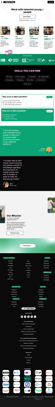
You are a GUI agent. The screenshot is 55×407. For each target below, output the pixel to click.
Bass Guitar (10, 274)
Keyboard (28, 263)
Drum (10, 276)
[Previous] (2, 38)
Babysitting (10, 261)
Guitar (28, 261)
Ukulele (28, 274)
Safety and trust (38, 399)
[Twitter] (28, 316)
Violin (28, 277)
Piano (28, 268)
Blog (28, 355)
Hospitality (10, 263)
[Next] (52, 38)
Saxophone (28, 270)
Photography (10, 265)
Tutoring (10, 272)
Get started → (27, 16)
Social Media (10, 270)
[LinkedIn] (31, 316)
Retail (10, 267)
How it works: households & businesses (28, 340)
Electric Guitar (11, 279)
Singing (28, 272)
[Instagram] (25, 316)
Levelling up (28, 326)
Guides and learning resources (28, 331)
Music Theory (28, 265)
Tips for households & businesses (28, 345)
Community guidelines (28, 334)
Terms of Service (27, 396)
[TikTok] (35, 317)
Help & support (28, 357)
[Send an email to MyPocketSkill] (21, 316)
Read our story (14, 233)
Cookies (41, 396)
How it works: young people (28, 323)
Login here (33, 20)
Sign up (51, 2)
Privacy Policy (35, 396)
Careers (28, 360)
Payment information (28, 343)
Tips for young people (28, 329)
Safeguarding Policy (48, 396)
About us (28, 362)
